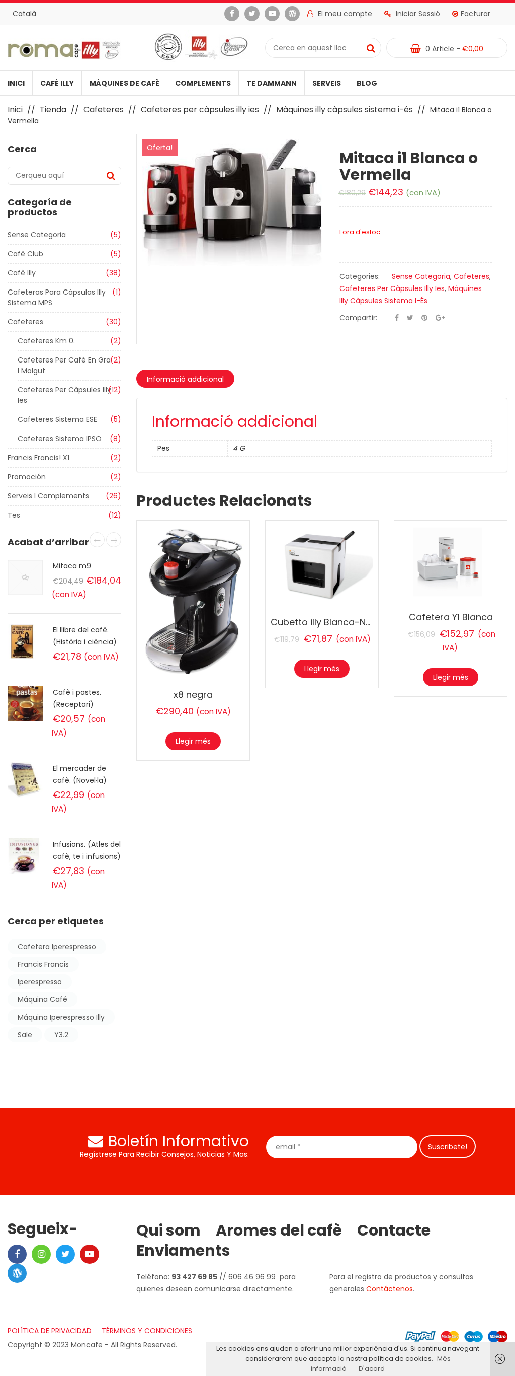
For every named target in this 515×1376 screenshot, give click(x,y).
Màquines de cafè (124, 83)
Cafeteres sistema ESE (57, 419)
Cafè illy (57, 83)
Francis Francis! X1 (38, 458)
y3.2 (61, 1035)
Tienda (53, 109)
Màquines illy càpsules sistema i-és (344, 109)
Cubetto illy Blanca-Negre (328, 622)
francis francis (43, 964)
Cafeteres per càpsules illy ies (200, 109)
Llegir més (193, 741)
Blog (367, 83)
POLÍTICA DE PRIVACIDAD (50, 1331)
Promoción (27, 477)
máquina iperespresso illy (61, 1017)
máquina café (42, 999)
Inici (16, 83)
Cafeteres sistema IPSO (60, 438)
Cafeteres (103, 109)
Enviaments (183, 1251)
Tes (14, 515)
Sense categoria (37, 235)
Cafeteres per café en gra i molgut (64, 365)
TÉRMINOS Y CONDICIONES (147, 1331)
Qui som (168, 1230)
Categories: (359, 276)
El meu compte (345, 14)
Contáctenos (389, 1289)
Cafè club (25, 254)
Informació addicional (185, 379)
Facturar (475, 14)
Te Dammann (271, 83)
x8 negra (193, 694)
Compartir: (358, 318)
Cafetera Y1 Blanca (451, 617)
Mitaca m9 (72, 566)
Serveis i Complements (48, 496)
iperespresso (40, 982)
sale (25, 1035)
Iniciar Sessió (418, 14)
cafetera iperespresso (57, 947)
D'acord (372, 1368)
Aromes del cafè (279, 1230)
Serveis (326, 83)
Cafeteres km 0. (46, 341)
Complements (203, 83)
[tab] (185, 379)
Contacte (394, 1230)
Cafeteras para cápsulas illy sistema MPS (57, 297)
